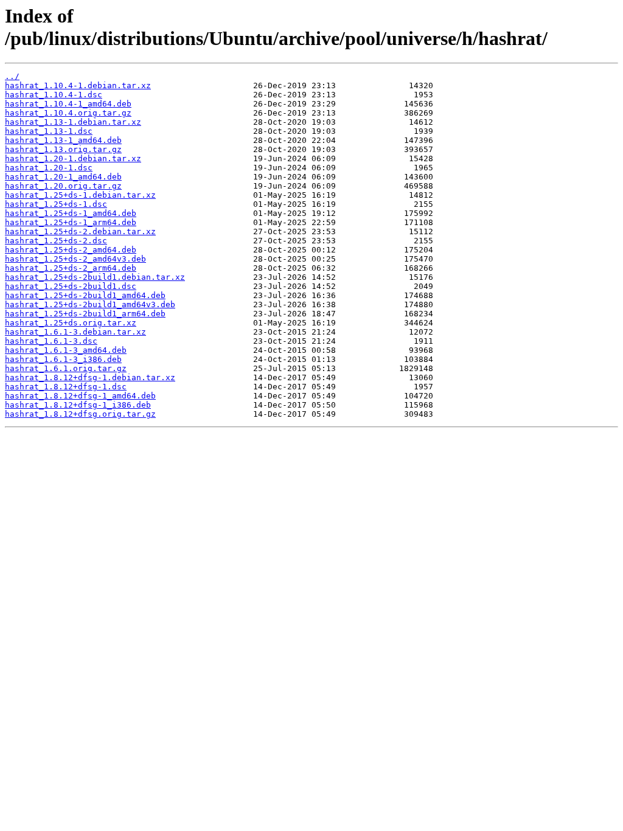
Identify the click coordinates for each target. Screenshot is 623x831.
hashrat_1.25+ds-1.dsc (56, 204)
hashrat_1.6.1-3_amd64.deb (66, 350)
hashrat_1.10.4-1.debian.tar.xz (78, 85)
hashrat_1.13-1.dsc (48, 131)
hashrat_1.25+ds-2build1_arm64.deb (85, 313)
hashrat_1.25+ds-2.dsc (56, 240)
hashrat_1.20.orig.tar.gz (63, 185)
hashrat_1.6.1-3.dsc (51, 341)
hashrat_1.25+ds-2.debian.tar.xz (80, 231)
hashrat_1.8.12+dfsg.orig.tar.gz (80, 414)
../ (12, 76)
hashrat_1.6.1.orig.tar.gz (66, 368)
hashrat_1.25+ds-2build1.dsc (70, 286)
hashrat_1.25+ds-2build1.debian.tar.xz (95, 277)
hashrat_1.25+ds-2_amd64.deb (70, 249)
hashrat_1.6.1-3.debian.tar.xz (75, 331)
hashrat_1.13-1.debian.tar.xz (73, 122)
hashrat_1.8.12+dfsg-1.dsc (66, 386)
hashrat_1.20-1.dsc (48, 167)
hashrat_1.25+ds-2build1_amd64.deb (85, 295)
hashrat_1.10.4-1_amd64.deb (68, 103)
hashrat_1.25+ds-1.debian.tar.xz (80, 195)
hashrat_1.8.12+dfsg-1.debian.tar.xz (90, 377)
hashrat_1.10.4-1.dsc (53, 94)
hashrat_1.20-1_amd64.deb (63, 176)
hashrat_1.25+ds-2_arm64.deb (70, 268)
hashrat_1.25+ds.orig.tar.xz (70, 322)
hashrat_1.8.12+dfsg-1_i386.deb (78, 404)
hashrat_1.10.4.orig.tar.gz (68, 112)
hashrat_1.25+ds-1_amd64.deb (70, 213)
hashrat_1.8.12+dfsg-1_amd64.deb (80, 395)
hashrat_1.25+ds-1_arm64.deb (70, 222)
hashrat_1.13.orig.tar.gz (63, 149)
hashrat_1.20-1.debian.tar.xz (73, 158)
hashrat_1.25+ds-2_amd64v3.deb (75, 258)
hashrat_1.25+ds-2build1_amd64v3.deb (90, 304)
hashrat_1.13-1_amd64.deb (63, 140)
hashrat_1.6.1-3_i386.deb (63, 359)
